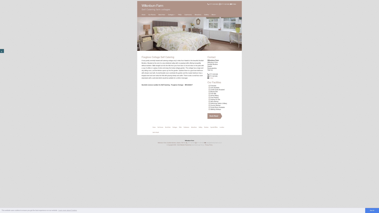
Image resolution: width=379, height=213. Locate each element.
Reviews (206, 127)
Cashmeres (188, 15)
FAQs (180, 15)
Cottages (171, 15)
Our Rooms (152, 15)
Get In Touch (156, 132)
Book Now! (213, 116)
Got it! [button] (372, 210)
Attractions (198, 15)
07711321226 (191, 142)
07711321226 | (214, 4)
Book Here (162, 15)
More (213, 15)
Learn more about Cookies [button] (67, 210)
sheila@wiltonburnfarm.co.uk (214, 142)
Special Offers (214, 127)
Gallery (206, 15)
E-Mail (234, 4)
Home (143, 15)
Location (222, 127)
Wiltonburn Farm (152, 5)
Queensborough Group (198, 145)
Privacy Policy (208, 145)
